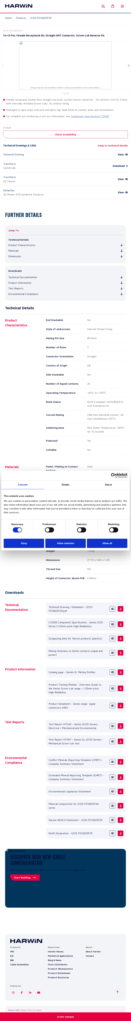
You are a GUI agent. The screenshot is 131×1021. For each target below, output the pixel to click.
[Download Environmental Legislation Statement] (120, 791)
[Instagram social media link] (13, 993)
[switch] (49, 529)
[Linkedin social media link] (30, 993)
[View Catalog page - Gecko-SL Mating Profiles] (112, 672)
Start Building (22, 877)
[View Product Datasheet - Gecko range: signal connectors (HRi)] (112, 705)
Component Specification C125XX (90, 116)
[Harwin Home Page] (16, 6)
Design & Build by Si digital (31, 1010)
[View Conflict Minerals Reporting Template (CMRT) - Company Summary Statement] (112, 762)
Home (8, 17)
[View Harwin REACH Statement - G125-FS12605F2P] (112, 820)
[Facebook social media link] (22, 993)
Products (21, 17)
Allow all (107, 543)
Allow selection (65, 543)
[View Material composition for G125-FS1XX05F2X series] (112, 805)
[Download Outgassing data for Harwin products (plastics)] (120, 638)
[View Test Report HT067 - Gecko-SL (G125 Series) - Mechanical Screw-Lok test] (112, 741)
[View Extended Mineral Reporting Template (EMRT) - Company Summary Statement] (112, 777)
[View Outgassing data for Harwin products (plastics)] (112, 638)
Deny (24, 543)
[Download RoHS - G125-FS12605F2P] (120, 833)
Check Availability (65, 134)
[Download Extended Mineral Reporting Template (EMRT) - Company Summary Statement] (120, 777)
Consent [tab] (22, 484)
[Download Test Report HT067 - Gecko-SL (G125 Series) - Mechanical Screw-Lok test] (120, 741)
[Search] (103, 6)
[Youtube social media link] (39, 993)
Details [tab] (65, 484)
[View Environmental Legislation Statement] (112, 791)
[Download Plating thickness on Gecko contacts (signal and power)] (120, 653)
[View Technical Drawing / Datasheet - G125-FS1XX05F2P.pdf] (112, 609)
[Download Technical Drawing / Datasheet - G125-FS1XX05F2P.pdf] (120, 609)
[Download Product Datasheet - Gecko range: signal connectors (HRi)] (120, 705)
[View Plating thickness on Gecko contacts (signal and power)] (112, 653)
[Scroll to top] (117, 992)
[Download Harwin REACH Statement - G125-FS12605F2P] (120, 820)
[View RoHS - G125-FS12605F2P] (112, 833)
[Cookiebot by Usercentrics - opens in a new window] (113, 475)
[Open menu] (122, 6)
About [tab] (108, 484)
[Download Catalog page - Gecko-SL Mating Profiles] (120, 672)
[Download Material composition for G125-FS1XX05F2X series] (120, 805)
